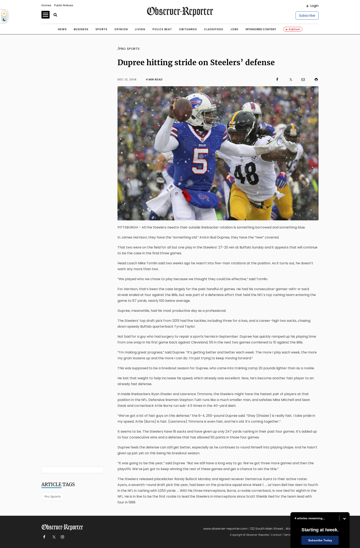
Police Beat (162, 29)
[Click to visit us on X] (288, 79)
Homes (46, 5)
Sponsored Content (260, 29)
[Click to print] (314, 79)
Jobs (234, 29)
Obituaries (188, 29)
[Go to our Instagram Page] (62, 537)
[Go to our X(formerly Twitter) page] (53, 537)
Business (81, 29)
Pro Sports (53, 496)
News (62, 29)
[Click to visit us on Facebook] (221, 79)
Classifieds (213, 29)
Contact (276, 535)
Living (140, 29)
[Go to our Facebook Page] (44, 537)
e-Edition (293, 29)
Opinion (121, 29)
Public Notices (63, 5)
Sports (101, 29)
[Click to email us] (301, 79)
